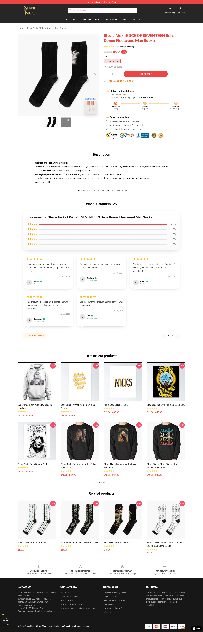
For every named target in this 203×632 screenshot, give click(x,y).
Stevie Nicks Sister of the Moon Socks (79, 542)
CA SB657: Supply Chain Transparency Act (79, 608)
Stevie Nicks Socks (56, 28)
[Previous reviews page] (164, 336)
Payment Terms (110, 597)
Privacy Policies (67, 600)
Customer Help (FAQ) (113, 608)
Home (20, 28)
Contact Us (109, 604)
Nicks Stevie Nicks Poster (116, 405)
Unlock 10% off (5, 619)
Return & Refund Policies (114, 600)
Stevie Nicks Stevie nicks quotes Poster (166, 405)
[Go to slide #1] (51, 122)
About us (65, 593)
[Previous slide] (22, 75)
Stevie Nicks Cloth (35, 28)
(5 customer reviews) (125, 47)
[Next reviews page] (177, 336)
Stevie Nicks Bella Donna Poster (33, 464)
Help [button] (198, 629)
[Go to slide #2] (65, 122)
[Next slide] (95, 75)
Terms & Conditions (69, 597)
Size (105, 57)
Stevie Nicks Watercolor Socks (32, 542)
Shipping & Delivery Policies (115, 593)
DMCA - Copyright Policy (71, 604)
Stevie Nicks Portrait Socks (117, 542)
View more (101, 482)
